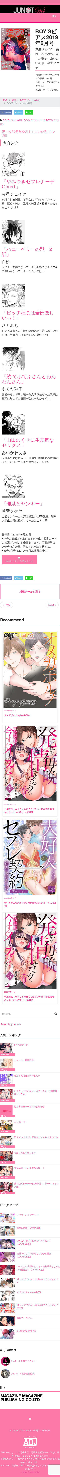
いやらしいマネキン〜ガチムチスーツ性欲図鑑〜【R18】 (36, 1092)
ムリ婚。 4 (19, 1121)
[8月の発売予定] (7, 1049)
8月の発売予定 (21, 1044)
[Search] (56, 1014)
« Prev (6, 605)
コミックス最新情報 (24, 1060)
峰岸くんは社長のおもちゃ (27, 1075)
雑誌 (2, 124)
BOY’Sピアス (52, 120)
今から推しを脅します (25, 1152)
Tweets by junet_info (11, 1024)
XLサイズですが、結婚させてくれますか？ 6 (36, 1137)
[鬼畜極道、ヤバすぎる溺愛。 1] (7, 1172)
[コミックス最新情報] (7, 1064)
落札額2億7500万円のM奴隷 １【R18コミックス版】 (36, 1185)
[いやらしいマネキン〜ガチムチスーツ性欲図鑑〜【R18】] (7, 1095)
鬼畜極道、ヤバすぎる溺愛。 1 (29, 1168)
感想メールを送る (30, 591)
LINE (30, 112)
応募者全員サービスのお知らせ (29, 1106)
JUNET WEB (24, 1430)
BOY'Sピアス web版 (12, 120)
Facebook (7, 112)
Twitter (19, 112)
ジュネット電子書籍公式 (22, 1373)
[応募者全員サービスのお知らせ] (7, 1111)
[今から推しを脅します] (7, 1157)
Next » (52, 605)
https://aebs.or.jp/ (31, 1471)
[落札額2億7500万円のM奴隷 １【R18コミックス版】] (7, 1188)
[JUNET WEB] (30, 9)
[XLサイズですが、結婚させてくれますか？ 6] (7, 1141)
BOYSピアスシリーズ (34, 120)
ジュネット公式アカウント (23, 1360)
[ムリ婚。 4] (7, 1126)
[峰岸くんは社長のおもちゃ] (7, 1080)
